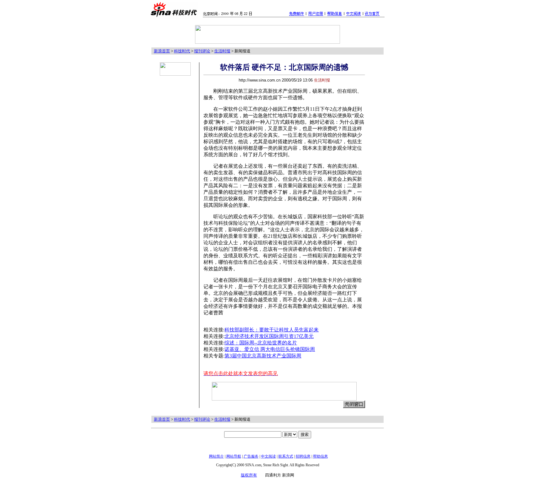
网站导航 (233, 456)
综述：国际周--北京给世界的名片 (260, 342)
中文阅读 (268, 456)
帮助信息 (320, 456)
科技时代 (182, 51)
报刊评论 (202, 51)
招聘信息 (303, 456)
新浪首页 (162, 51)
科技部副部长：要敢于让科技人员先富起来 (271, 329)
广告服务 (251, 456)
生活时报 (222, 51)
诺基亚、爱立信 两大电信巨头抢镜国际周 (269, 349)
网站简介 (216, 456)
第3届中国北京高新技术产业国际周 (262, 355)
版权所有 (249, 475)
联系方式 (285, 456)
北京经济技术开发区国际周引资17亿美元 (269, 336)
